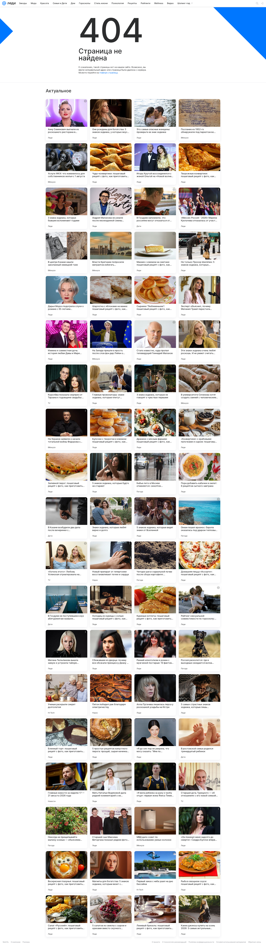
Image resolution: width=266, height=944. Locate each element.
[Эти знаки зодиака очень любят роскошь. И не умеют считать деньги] (199, 341)
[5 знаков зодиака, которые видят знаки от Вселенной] (155, 518)
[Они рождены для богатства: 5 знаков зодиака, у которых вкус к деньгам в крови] (111, 120)
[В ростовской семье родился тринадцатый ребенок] (199, 739)
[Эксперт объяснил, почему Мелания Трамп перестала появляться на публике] (199, 297)
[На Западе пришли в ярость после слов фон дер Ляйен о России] (111, 341)
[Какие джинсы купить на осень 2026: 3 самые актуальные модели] (199, 916)
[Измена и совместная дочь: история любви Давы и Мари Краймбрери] (66, 341)
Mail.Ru (6, 942)
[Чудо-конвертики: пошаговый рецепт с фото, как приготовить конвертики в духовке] (111, 164)
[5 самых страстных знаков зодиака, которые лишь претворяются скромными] (199, 695)
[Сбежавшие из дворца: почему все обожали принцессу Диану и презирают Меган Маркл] (111, 650)
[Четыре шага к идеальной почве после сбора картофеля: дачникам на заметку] (155, 562)
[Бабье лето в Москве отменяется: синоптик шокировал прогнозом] (155, 473)
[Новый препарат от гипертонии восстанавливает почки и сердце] (111, 562)
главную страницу (108, 72)
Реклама (26, 942)
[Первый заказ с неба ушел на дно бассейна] (155, 872)
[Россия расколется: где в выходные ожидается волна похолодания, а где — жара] (199, 650)
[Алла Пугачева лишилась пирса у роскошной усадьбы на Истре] (155, 695)
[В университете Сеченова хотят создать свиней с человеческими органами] (199, 385)
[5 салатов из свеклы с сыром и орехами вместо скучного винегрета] (111, 916)
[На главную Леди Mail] (11, 3)
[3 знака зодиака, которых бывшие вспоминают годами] (66, 208)
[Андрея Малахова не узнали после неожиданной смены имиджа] (111, 208)
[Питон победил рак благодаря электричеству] (111, 695)
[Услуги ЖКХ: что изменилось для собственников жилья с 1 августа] (66, 164)
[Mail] (4, 3)
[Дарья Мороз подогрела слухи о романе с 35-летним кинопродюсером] (66, 297)
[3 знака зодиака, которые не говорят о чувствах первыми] (155, 385)
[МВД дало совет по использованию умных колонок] (155, 827)
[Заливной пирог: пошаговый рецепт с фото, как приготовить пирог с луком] (66, 473)
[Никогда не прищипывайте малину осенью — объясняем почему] (66, 827)
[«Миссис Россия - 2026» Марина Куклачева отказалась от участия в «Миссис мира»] (199, 208)
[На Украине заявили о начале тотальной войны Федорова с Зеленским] (66, 429)
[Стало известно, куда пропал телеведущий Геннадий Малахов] (155, 341)
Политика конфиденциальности (201, 942)
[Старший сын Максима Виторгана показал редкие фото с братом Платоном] (111, 827)
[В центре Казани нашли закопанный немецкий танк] (66, 252)
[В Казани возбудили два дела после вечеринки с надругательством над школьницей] (66, 518)
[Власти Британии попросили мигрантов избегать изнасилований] (111, 252)
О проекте (156, 942)
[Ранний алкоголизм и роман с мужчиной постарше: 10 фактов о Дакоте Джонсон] (155, 650)
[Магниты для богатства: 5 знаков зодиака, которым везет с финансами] (111, 872)
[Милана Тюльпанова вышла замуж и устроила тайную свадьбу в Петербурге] (66, 650)
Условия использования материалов (231, 942)
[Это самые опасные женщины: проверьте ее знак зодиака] (155, 120)
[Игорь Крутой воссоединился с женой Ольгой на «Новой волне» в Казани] (155, 164)
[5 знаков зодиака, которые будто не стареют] (111, 473)
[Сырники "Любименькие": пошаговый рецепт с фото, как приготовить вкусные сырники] (155, 297)
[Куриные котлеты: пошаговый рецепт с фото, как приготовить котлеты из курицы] (155, 606)
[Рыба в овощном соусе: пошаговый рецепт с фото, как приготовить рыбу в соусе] (199, 872)
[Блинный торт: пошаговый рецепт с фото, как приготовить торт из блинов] (66, 739)
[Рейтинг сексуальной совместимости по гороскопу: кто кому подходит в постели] (199, 606)
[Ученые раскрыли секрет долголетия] (66, 695)
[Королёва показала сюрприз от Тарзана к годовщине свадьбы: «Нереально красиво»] (66, 385)
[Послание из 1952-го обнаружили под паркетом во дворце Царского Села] (199, 120)
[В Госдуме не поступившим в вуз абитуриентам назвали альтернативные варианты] (66, 606)
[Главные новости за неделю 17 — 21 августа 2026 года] (66, 783)
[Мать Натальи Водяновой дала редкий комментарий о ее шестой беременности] (111, 783)
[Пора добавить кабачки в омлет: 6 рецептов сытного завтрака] (199, 473)
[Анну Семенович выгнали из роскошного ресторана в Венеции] (66, 120)
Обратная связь (254, 942)
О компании (15, 942)
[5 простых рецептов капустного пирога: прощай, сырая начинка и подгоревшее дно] (111, 739)
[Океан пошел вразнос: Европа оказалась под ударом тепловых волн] (199, 518)
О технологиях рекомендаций (174, 942)
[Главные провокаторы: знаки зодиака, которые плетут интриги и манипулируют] (111, 385)
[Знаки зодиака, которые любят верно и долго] (111, 518)
